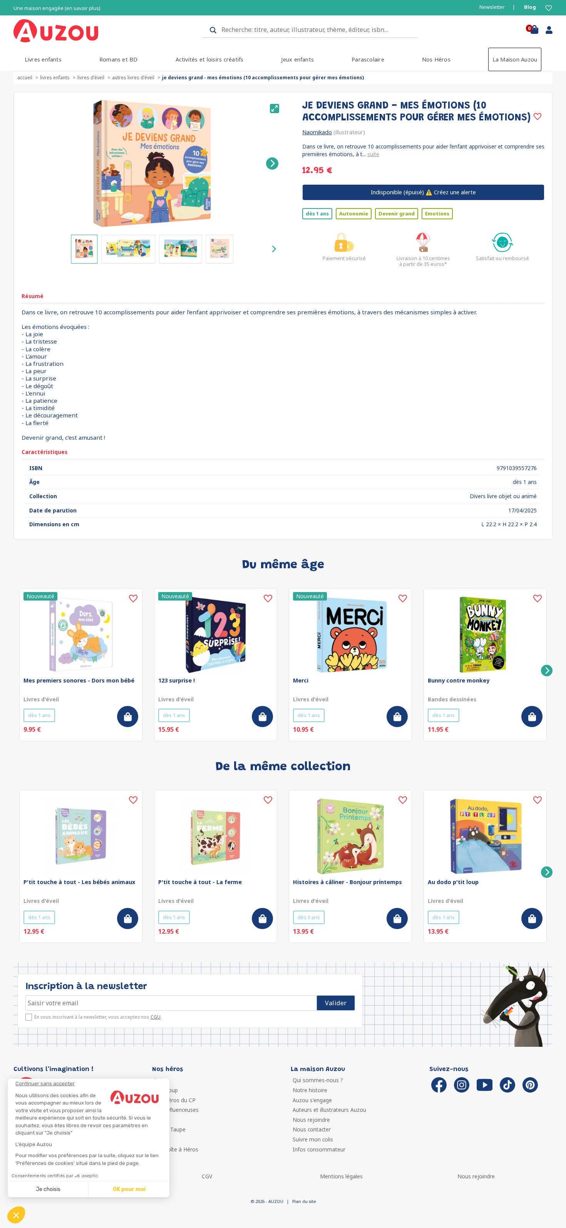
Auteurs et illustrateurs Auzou (329, 1109)
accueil (24, 77)
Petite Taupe (170, 1129)
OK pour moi (129, 1189)
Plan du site (304, 1201)
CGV (207, 1176)
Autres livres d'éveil (133, 77)
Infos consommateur (319, 1149)
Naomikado (317, 132)
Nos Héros (436, 59)
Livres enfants (43, 59)
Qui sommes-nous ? (318, 1080)
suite (373, 154)
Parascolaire (368, 59)
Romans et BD (118, 59)
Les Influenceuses (176, 1109)
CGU (156, 1017)
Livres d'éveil (90, 77)
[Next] (272, 163)
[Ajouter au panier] (127, 716)
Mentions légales (341, 1176)
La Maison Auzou (515, 59)
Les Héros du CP (175, 1100)
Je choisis (48, 1189)
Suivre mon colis (313, 1139)
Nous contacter (312, 1129)
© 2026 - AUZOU (267, 1201)
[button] (16, 1215)
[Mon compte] (546, 31)
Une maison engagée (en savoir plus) (56, 8)
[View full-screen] (274, 108)
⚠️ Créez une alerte (423, 192)
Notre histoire (310, 1090)
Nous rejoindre (311, 1119)
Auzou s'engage (312, 1100)
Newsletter (492, 7)
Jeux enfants (297, 59)
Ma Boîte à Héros (176, 1149)
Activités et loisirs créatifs (210, 59)
